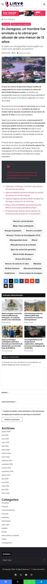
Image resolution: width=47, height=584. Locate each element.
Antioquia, (18, 109)
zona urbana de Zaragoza (31, 273)
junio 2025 (5, 482)
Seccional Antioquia (33, 268)
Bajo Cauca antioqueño (24, 226)
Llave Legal (5, 524)
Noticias (37, 264)
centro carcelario (34, 230)
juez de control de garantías (24, 249)
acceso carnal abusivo (23, 221)
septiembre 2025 (7, 471)
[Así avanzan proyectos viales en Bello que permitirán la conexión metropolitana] (34, 305)
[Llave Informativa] (14, 4)
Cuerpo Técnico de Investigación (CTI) (23, 235)
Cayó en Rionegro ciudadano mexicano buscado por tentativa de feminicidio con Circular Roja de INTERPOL (12, 344)
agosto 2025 (6, 475)
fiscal (35, 240)
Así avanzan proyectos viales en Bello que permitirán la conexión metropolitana (33, 316)
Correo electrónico (9, 402)
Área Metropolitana (8, 510)
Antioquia (11, 19)
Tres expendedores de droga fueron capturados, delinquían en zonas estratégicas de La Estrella (34, 344)
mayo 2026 (5, 442)
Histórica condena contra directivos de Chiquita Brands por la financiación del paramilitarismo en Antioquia (22, 175)
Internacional (6, 521)
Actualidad (5, 503)
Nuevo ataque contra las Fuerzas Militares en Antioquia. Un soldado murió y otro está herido (12, 316)
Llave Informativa (24, 259)
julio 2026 (5, 435)
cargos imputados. (14, 230)
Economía (5, 514)
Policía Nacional (12, 268)
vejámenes (10, 273)
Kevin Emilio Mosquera (24, 254)
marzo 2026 (6, 450)
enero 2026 (6, 457)
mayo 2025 (5, 486)
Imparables (5, 517)
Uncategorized (7, 543)
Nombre (5, 392)
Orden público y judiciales (21, 24)
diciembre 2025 (7, 460)
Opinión (4, 532)
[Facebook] (6, 281)
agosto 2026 (6, 431)
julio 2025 (5, 479)
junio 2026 (5, 439)
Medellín (4, 528)
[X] (11, 281)
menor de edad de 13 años (17, 264)
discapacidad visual (19, 240)
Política (4, 539)
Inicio (5, 19)
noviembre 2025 (7, 464)
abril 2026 (5, 446)
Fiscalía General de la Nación (24, 245)
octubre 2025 (6, 468)
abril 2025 (5, 489)
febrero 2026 (6, 453)
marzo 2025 (6, 493)
